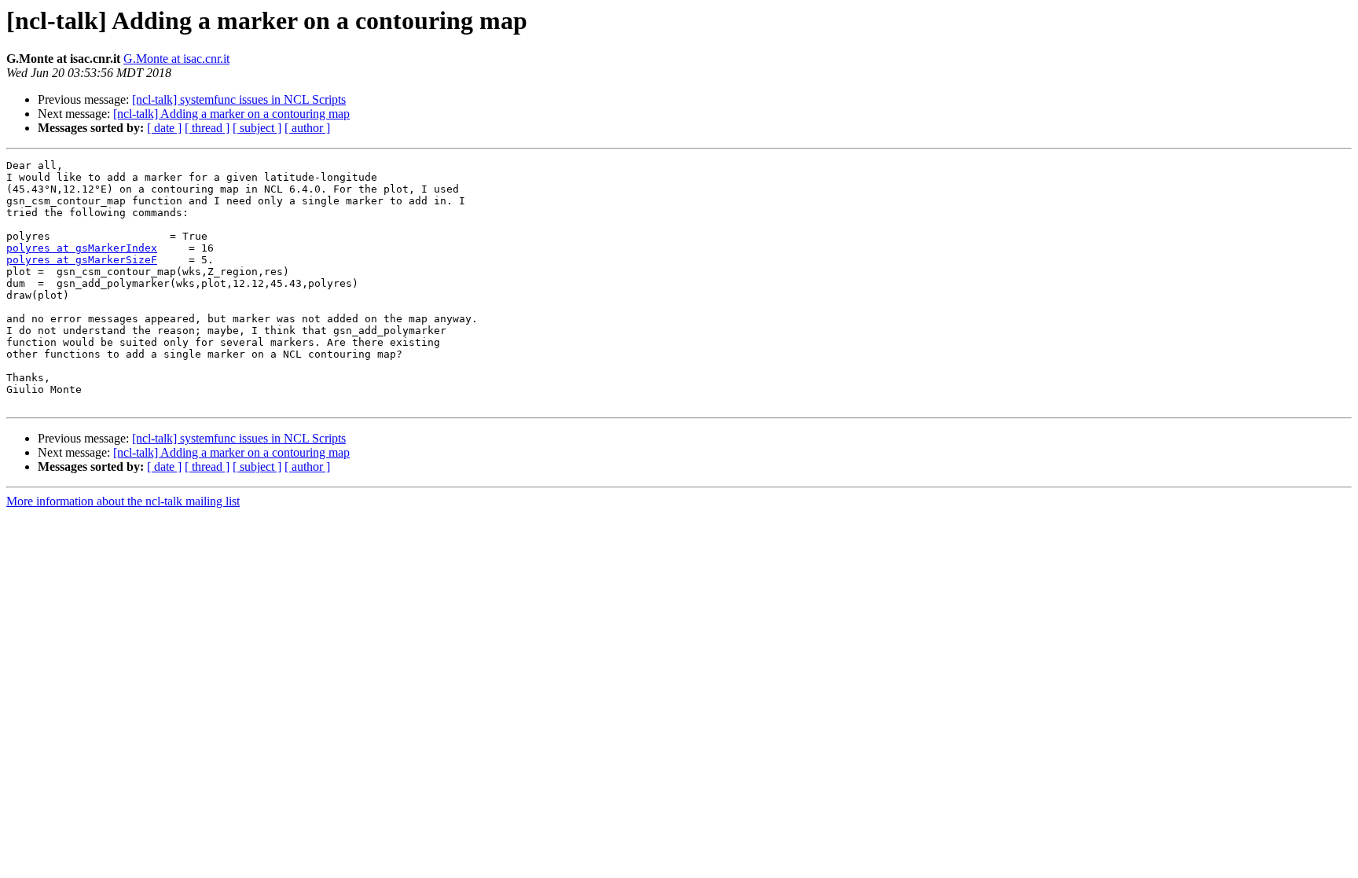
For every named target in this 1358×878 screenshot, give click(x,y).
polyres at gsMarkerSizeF (81, 260)
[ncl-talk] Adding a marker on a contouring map (231, 113)
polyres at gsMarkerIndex (81, 248)
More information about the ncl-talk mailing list (123, 501)
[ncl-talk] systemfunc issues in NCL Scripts (239, 99)
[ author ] (307, 127)
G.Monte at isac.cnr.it (176, 58)
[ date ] (164, 127)
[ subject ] (257, 127)
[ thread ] (207, 127)
